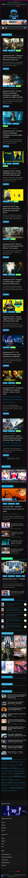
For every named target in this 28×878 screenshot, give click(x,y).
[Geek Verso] (3, 27)
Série (2, 846)
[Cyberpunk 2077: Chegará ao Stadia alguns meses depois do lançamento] (13, 268)
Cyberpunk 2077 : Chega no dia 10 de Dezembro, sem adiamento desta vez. (13, 57)
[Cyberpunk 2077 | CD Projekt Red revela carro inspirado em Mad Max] (13, 341)
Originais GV (18, 576)
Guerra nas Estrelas (9, 771)
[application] (14, 476)
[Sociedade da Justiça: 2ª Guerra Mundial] (2, 627)
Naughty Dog (11, 776)
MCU (2, 776)
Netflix (17, 776)
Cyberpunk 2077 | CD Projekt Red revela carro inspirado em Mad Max (12, 354)
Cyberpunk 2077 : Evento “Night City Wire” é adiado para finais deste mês (12, 319)
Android (3, 762)
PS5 (12, 783)
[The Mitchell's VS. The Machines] (2, 609)
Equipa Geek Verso (5, 862)
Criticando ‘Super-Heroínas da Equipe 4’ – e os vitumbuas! (14, 604)
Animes (4, 123)
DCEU (9, 768)
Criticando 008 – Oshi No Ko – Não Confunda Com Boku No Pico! (17, 525)
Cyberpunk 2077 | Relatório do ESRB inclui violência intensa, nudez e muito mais (13, 395)
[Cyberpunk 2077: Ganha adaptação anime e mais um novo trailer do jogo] (13, 157)
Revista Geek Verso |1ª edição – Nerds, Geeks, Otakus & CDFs (18, 592)
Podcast (17, 503)
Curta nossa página (7, 677)
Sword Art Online (10, 785)
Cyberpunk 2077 (16, 765)
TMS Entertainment (7, 788)
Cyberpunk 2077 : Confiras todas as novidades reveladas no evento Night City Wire (12, 134)
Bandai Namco (15, 762)
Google (2, 771)
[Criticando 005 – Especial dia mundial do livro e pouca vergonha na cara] (5, 551)
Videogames (18, 50)
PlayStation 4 (18, 780)
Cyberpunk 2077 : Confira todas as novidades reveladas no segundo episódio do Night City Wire (13, 94)
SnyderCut (19, 782)
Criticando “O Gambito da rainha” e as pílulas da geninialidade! (14, 615)
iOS (20, 771)
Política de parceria (5, 854)
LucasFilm (6, 773)
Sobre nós (3, 865)
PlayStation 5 (4, 782)
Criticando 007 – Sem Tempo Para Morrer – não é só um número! (17, 534)
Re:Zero (15, 782)
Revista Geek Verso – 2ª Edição (14, 579)
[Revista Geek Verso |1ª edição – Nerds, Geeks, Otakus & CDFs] (5, 593)
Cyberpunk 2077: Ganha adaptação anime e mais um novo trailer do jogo (12, 173)
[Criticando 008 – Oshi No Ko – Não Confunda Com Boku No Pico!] (5, 526)
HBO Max (16, 771)
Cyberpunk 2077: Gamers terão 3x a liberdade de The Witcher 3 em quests (13, 246)
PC (10, 779)
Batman (21, 762)
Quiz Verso (3, 827)
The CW (20, 785)
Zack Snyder (14, 790)
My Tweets (3, 687)
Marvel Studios (19, 773)
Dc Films (13, 768)
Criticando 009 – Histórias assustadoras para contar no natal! (13, 508)
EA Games (22, 768)
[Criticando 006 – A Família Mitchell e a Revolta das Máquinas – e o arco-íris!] (5, 543)
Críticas (3, 822)
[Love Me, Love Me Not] (2, 620)
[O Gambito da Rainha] (2, 615)
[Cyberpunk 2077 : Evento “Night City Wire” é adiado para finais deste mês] (13, 305)
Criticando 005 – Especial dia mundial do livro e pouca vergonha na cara (17, 551)
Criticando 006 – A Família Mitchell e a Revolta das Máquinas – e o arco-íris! (16, 542)
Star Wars (4, 785)
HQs (11, 201)
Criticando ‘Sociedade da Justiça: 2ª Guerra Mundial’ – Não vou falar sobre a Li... (14, 627)
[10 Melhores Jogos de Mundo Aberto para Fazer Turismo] (20, 654)
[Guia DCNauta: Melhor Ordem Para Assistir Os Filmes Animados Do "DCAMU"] (20, 641)
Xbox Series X (7, 790)
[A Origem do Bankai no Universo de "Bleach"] (7, 641)
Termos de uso (4, 859)
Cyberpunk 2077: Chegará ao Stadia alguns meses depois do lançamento (12, 281)
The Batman (16, 785)
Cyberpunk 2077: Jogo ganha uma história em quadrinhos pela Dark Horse (11, 209)
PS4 (9, 782)
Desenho (3, 841)
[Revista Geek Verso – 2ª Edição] (14, 567)
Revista (23, 576)
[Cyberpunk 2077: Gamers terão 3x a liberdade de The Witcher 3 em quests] (13, 232)
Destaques (5, 50)
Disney (18, 768)
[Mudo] (22, 481)
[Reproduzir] (3, 481)
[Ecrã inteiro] (25, 481)
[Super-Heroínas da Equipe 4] (2, 604)
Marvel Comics (12, 773)
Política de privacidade (6, 857)
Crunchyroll (9, 765)
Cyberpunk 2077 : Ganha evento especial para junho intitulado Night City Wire (13, 440)
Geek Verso (16, 513)
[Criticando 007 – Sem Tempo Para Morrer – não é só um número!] (5, 534)
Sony (23, 782)
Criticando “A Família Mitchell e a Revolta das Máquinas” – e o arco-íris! (14, 609)
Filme (2, 843)
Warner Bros (16, 788)
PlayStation (14, 780)
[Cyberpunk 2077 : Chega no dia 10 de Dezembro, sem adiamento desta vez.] (13, 44)
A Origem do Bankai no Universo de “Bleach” (15, 4)
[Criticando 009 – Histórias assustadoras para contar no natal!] (14, 495)
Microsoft (6, 776)
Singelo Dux (17, 52)
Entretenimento (12, 50)
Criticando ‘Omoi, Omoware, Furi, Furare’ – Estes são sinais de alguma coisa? (13, 621)
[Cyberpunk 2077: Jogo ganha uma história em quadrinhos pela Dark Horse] (13, 195)
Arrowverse (8, 762)
